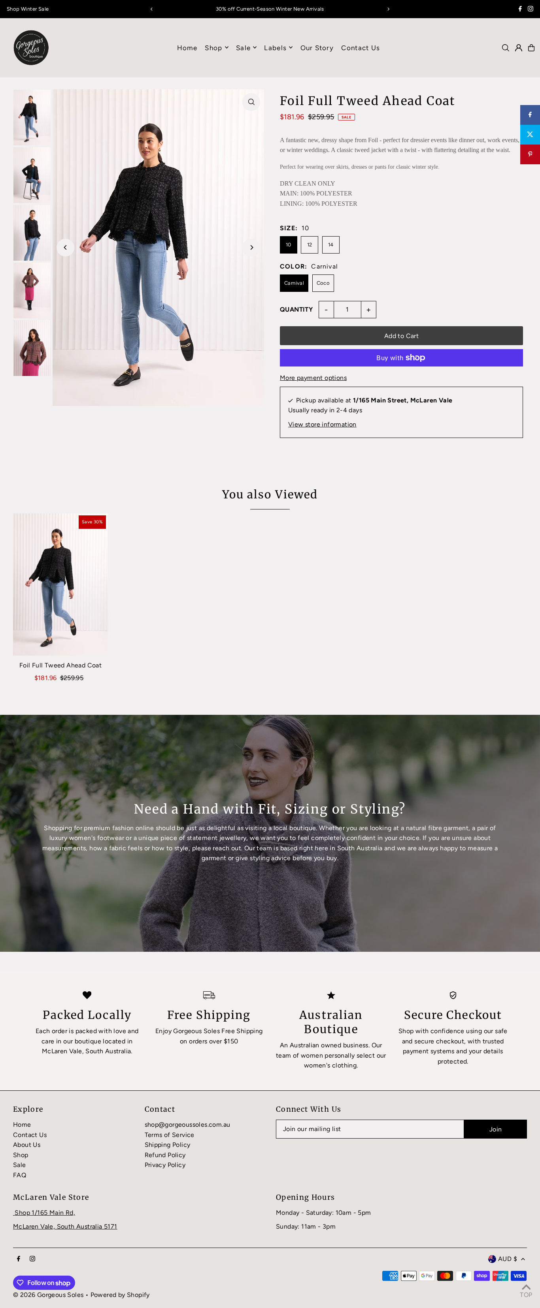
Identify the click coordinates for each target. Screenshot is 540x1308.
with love (112, 1031)
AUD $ (507, 1259)
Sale (19, 1165)
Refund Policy (165, 1155)
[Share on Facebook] (530, 115)
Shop (213, 47)
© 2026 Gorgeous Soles (48, 1295)
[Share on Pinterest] (530, 154)
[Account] (518, 47)
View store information (322, 424)
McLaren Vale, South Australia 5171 (65, 1226)
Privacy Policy (165, 1165)
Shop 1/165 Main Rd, (45, 1212)
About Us (26, 1144)
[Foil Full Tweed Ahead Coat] (60, 584)
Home (22, 1124)
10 (288, 245)
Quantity (296, 309)
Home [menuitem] (187, 47)
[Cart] (531, 47)
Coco (323, 283)
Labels (275, 47)
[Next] (388, 9)
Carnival (294, 283)
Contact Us (30, 1135)
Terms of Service (169, 1135)
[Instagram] (530, 10)
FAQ (19, 1175)
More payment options (313, 378)
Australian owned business (329, 1045)
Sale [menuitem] (243, 47)
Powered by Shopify (120, 1295)
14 (331, 245)
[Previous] (152, 9)
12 (309, 245)
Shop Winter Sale (28, 9)
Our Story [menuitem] (317, 47)
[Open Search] (505, 47)
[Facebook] (520, 10)
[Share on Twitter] (530, 135)
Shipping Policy (168, 1144)
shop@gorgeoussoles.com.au (187, 1124)
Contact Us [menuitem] (360, 47)
